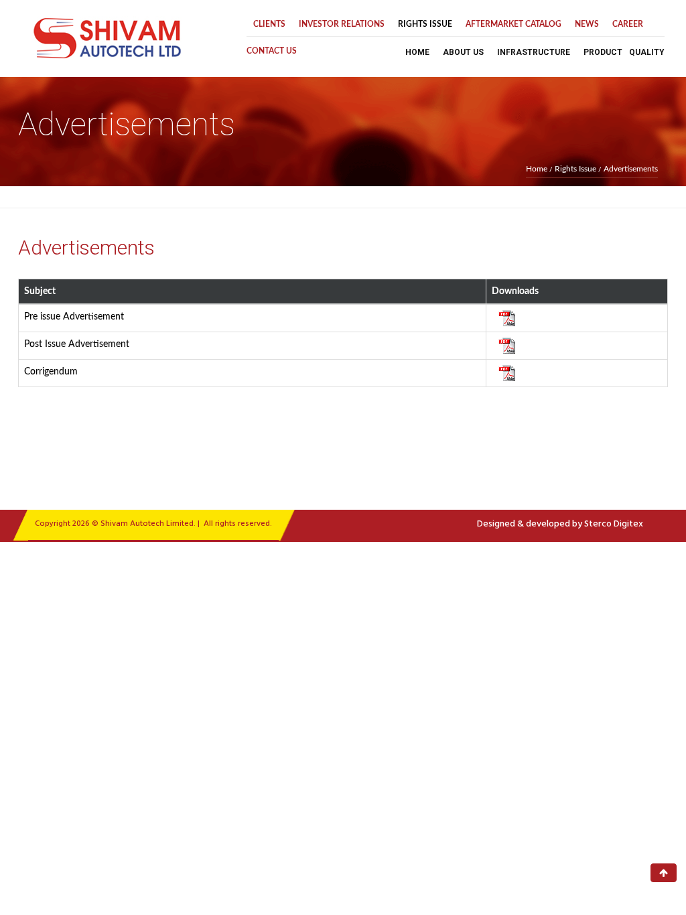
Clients (269, 24)
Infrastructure (533, 52)
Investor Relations (342, 24)
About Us (463, 52)
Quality (647, 52)
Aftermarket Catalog (513, 24)
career (627, 24)
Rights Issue (425, 24)
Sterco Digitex (613, 524)
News (587, 24)
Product (603, 52)
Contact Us (272, 51)
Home (417, 52)
